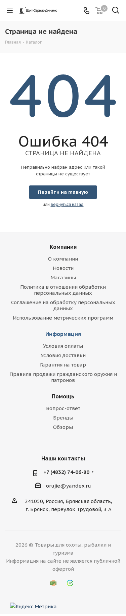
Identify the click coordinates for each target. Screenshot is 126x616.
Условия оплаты (63, 346)
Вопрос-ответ (63, 408)
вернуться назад (67, 204)
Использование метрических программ (63, 318)
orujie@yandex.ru (68, 486)
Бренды (63, 417)
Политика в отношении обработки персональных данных (63, 290)
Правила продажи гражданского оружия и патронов (63, 377)
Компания (63, 246)
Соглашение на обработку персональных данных (63, 305)
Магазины (63, 277)
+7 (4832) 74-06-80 (66, 472)
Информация (63, 334)
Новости (63, 268)
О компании (63, 259)
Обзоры (63, 427)
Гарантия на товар (63, 364)
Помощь (63, 396)
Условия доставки (63, 355)
